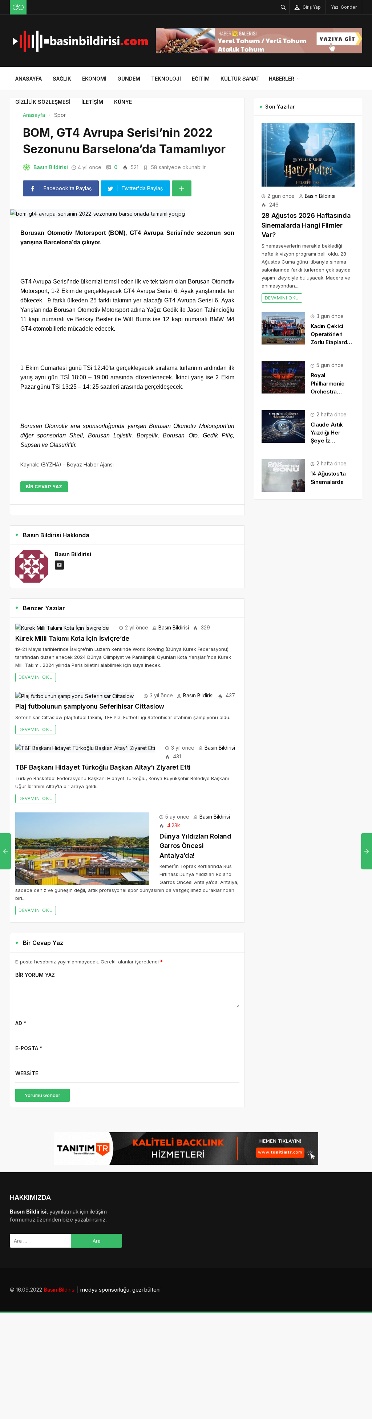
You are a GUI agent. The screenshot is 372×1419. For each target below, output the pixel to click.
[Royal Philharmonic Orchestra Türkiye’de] (283, 377)
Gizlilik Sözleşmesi (42, 102)
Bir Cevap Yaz (44, 486)
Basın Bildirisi (50, 167)
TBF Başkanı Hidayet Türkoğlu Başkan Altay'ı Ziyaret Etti (103, 767)
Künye (123, 102)
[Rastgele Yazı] (18, 7)
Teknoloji (166, 79)
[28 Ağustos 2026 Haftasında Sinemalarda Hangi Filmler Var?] (308, 154)
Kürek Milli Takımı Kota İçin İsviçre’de (72, 638)
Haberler (281, 79)
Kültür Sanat (240, 79)
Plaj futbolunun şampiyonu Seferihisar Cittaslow (89, 706)
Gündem (128, 79)
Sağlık (62, 79)
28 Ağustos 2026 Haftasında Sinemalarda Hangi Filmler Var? (306, 225)
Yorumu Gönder (42, 1095)
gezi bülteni (146, 1289)
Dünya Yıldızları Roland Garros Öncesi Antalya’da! (195, 845)
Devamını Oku (36, 677)
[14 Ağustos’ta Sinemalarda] (283, 475)
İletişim (92, 102)
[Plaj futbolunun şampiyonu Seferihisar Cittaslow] (74, 695)
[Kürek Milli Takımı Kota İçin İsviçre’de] (62, 627)
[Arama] (283, 7)
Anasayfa (28, 79)
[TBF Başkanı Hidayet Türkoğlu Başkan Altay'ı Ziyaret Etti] (85, 748)
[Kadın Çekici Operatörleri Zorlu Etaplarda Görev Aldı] (283, 328)
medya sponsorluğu (104, 1289)
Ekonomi (94, 79)
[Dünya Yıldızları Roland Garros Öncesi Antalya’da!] (82, 848)
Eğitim (201, 79)
